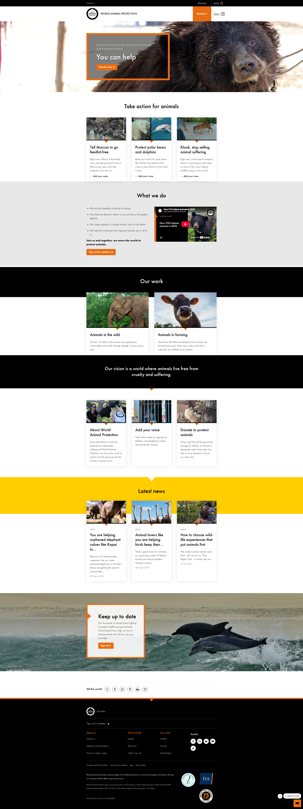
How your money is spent (96, 753)
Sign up (105, 645)
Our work (165, 733)
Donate (131, 739)
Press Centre (141, 765)
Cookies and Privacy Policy (97, 765)
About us (91, 733)
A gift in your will (134, 753)
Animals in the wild (105, 335)
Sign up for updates (99, 252)
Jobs (131, 765)
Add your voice (147, 430)
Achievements (165, 753)
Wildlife (163, 739)
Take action (132, 746)
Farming (163, 746)
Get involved (134, 733)
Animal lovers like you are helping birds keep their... (149, 540)
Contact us (90, 739)
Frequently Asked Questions (97, 746)
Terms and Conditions (118, 765)
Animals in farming (172, 335)
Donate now (105, 67)
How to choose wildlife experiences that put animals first (196, 540)
